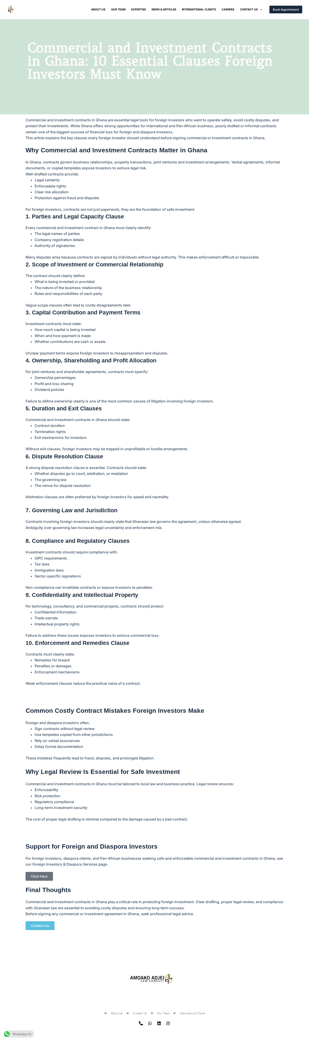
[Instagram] (168, 1023)
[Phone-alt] (141, 1023)
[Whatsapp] (150, 1023)
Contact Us (249, 9)
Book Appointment (286, 9)
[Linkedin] (159, 1023)
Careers (228, 9)
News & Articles (164, 9)
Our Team (118, 9)
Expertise (138, 9)
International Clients (199, 9)
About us (98, 9)
